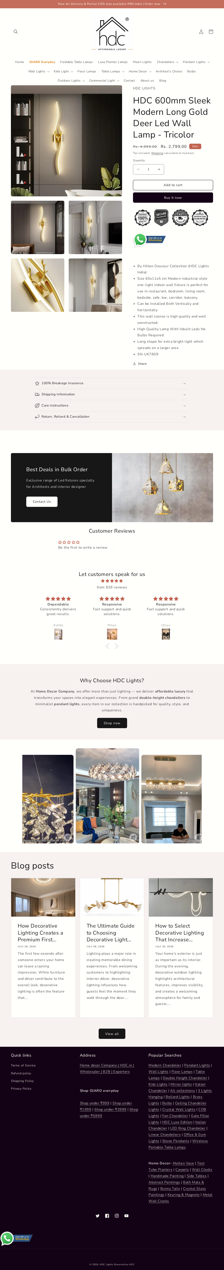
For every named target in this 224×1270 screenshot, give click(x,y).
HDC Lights (106, 1264)
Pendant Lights (197, 1065)
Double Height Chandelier (185, 1078)
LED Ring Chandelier (187, 1128)
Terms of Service (23, 1065)
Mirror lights (181, 1084)
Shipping (157, 153)
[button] (16, 32)
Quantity (139, 160)
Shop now (112, 723)
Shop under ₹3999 (110, 1109)
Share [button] (142, 364)
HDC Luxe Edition (177, 1122)
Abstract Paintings (164, 1182)
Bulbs (167, 1103)
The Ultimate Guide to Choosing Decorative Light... (111, 933)
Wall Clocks (202, 1169)
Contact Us (42, 501)
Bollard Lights (178, 1096)
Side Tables (197, 1176)
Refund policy (21, 1073)
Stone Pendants (175, 1141)
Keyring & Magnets (184, 1194)
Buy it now (173, 197)
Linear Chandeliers (165, 1134)
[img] (112, 581)
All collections (182, 1090)
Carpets (182, 1169)
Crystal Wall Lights (178, 1109)
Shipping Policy (22, 1081)
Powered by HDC (124, 1264)
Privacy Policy (21, 1089)
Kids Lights (158, 1084)
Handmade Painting (167, 1176)
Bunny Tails (170, 1188)
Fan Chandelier (175, 1115)
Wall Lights (158, 1071)
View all (112, 1034)
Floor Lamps (182, 1071)
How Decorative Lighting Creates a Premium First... (40, 933)
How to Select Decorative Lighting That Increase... (179, 933)
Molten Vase (183, 1163)
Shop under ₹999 (95, 1103)
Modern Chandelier (165, 1065)
